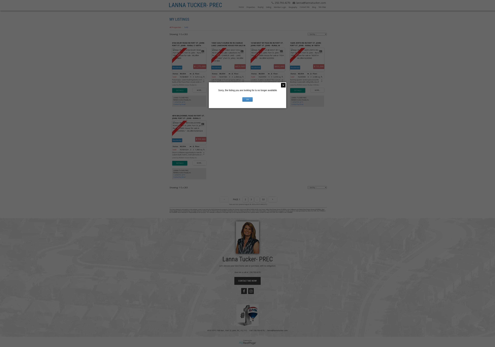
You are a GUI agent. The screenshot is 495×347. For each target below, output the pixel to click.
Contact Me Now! (247, 280)
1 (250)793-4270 (179, 102)
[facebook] (244, 291)
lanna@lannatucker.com (277, 330)
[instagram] (251, 291)
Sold (186, 27)
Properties (250, 7)
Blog (314, 7)
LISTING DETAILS (179, 90)
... (257, 199)
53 (263, 199)
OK (247, 99)
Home (241, 7)
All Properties (175, 27)
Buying (260, 7)
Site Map (322, 7)
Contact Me (305, 7)
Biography (293, 7)
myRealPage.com (247, 343)
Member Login (280, 7)
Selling (268, 7)
